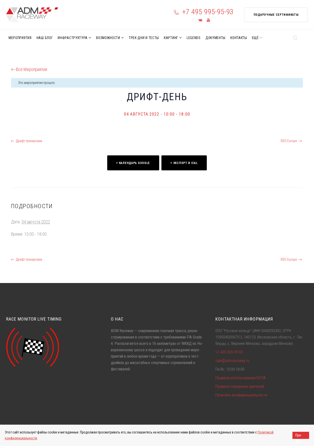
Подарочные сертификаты (276, 14)
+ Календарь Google (133, 163)
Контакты (238, 38)
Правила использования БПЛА (240, 378)
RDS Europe (289, 141)
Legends (194, 38)
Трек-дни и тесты (144, 38)
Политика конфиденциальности (241, 395)
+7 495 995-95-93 (208, 11)
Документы (215, 38)
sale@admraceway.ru (232, 360)
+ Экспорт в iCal (184, 163)
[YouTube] (208, 20)
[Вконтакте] (200, 20)
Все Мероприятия (31, 69)
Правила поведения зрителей (239, 386)
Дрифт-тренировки (29, 141)
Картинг (171, 38)
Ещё (255, 38)
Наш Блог (45, 38)
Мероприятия (20, 38)
